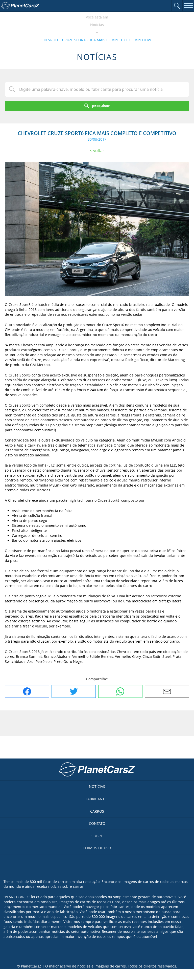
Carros (97, 811)
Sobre (97, 835)
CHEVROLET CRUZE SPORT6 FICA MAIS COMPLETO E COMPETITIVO (97, 39)
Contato (97, 823)
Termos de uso (97, 848)
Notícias (97, 24)
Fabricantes (97, 798)
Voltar (98, 150)
